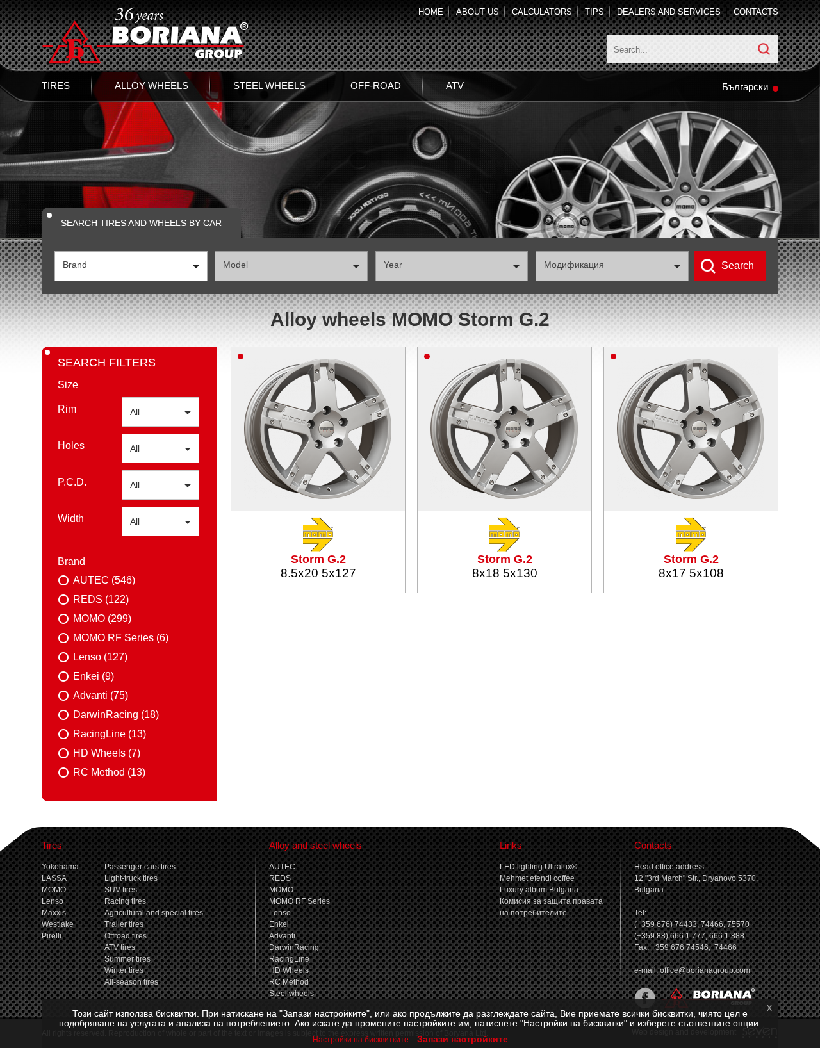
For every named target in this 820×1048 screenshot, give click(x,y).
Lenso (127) (100, 656)
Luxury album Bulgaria (539, 889)
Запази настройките (462, 1039)
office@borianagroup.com (705, 970)
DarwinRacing (294, 947)
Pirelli (52, 935)
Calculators (542, 12)
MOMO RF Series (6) (120, 637)
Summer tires (127, 958)
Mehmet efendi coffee (537, 878)
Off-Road (375, 85)
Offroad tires (125, 935)
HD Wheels (289, 970)
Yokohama (60, 866)
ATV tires (119, 947)
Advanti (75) (100, 695)
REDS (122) (101, 599)
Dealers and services (669, 12)
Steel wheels (269, 85)
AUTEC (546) (104, 580)
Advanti (282, 935)
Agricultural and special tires (153, 912)
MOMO (54, 889)
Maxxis (54, 912)
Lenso (52, 901)
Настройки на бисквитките (361, 1039)
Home (430, 12)
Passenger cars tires (140, 866)
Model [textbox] (235, 264)
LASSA (54, 878)
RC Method (289, 982)
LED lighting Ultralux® (538, 866)
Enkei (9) (93, 676)
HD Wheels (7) (106, 753)
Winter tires (124, 970)
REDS (280, 878)
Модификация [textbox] (574, 264)
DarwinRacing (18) (116, 714)
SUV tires (120, 889)
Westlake (58, 924)
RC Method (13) (109, 772)
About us (477, 12)
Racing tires (125, 901)
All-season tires (131, 982)
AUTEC (282, 866)
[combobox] (131, 266)
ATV (455, 85)
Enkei (279, 924)
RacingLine (289, 958)
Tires (56, 85)
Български (745, 86)
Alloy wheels (151, 85)
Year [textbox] (393, 264)
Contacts (756, 12)
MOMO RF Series (299, 901)
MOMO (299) (102, 618)
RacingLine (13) (109, 733)
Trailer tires (124, 924)
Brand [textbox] (75, 264)
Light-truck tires (131, 878)
